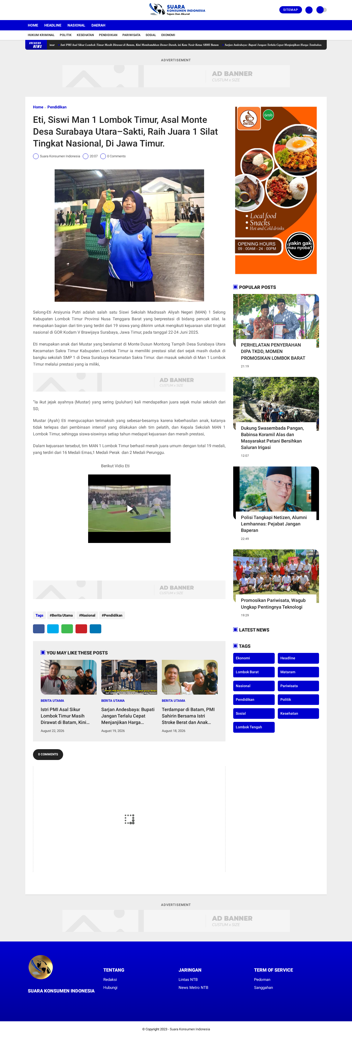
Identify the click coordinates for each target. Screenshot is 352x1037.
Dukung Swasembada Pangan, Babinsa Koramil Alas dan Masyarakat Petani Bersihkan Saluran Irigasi (272, 437)
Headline (52, 25)
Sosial (151, 35)
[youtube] (47, 10)
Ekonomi (168, 35)
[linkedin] (95, 628)
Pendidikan (108, 35)
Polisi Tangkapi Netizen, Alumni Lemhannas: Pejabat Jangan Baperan (274, 524)
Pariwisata (131, 35)
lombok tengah (249, 727)
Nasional (76, 25)
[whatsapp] (67, 628)
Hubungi (110, 987)
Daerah (98, 25)
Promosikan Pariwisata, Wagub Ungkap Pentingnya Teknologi (273, 603)
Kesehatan (85, 35)
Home (33, 25)
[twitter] (33, 10)
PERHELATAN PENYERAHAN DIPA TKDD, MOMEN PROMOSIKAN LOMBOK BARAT (273, 351)
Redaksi (110, 979)
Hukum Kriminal (41, 35)
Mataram (287, 672)
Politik (66, 35)
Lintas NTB (188, 979)
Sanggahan (263, 987)
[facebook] (26, 10)
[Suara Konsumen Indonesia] (176, 17)
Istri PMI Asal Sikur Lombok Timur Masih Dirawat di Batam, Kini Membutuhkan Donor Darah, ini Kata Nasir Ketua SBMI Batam (114, 44)
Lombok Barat (247, 672)
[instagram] (40, 10)
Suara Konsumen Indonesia (190, 1029)
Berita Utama (62, 615)
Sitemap (290, 10)
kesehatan (289, 713)
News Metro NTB (193, 987)
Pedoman (262, 979)
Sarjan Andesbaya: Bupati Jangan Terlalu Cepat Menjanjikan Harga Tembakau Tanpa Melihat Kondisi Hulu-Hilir (269, 44)
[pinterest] (81, 628)
